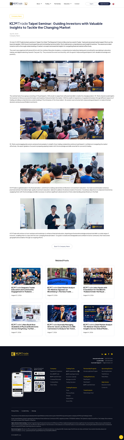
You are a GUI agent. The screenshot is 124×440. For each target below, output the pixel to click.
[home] (18, 3)
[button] (39, 3)
